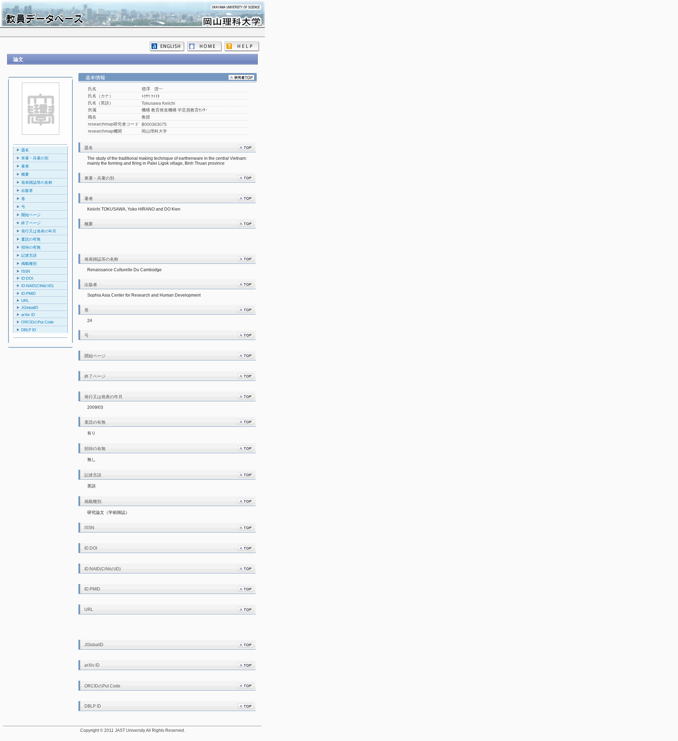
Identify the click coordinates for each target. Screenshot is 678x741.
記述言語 (29, 255)
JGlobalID (29, 307)
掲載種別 (29, 263)
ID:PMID (28, 293)
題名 (25, 150)
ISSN (25, 271)
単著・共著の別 (34, 158)
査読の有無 (31, 239)
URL (25, 300)
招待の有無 (31, 247)
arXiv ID (28, 314)
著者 (25, 166)
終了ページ (31, 223)
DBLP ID (28, 330)
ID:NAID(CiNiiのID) (37, 286)
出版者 (27, 190)
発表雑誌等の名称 (36, 182)
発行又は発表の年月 (38, 231)
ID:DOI (27, 278)
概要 (25, 174)
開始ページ (31, 215)
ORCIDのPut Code (37, 322)
